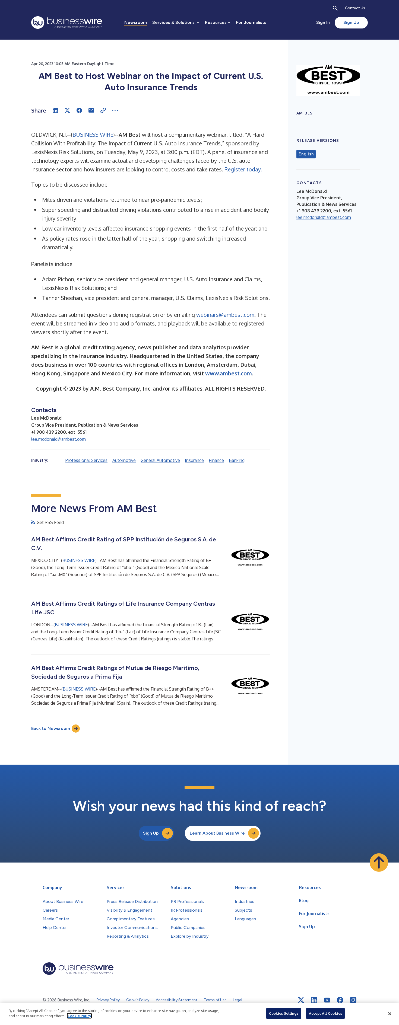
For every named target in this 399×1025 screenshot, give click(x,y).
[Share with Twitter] (67, 110)
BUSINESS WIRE (92, 134)
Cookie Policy (79, 1016)
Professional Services (86, 460)
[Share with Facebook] (79, 110)
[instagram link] (353, 1000)
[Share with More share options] (115, 110)
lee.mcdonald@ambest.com (58, 439)
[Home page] (66, 22)
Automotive (124, 460)
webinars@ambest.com (225, 314)
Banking (237, 460)
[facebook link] (340, 1000)
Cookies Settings (283, 1013)
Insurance (194, 460)
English (306, 154)
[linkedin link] (314, 1000)
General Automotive (160, 460)
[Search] (335, 8)
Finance (216, 460)
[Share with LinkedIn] (55, 110)
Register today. (243, 169)
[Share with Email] (91, 110)
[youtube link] (327, 1000)
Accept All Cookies (325, 1013)
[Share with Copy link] (103, 110)
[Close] (389, 1013)
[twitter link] (301, 1000)
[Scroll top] (379, 862)
